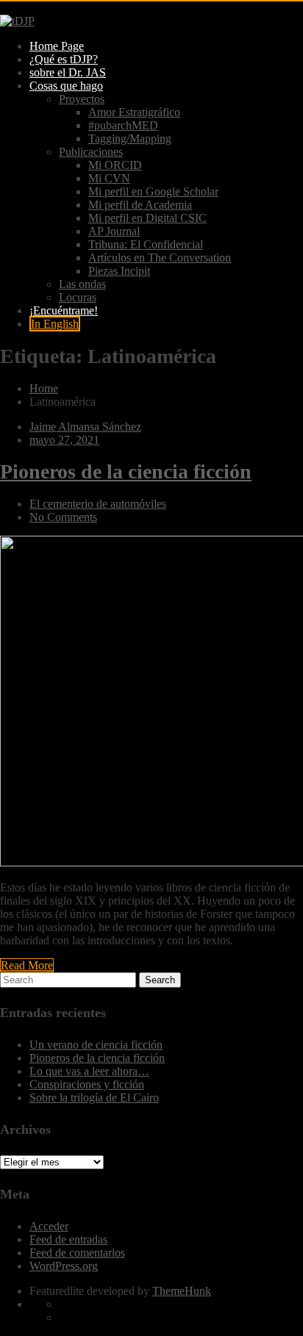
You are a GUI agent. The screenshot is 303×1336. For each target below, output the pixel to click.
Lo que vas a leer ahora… (89, 1071)
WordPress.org (63, 1266)
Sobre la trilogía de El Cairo (94, 1097)
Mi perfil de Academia (140, 204)
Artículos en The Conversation (159, 257)
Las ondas (82, 284)
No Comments (63, 517)
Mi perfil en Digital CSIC (147, 218)
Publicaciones (91, 152)
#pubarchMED (123, 125)
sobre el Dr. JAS (67, 72)
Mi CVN (109, 178)
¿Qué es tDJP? (63, 59)
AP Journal (114, 231)
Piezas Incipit (119, 271)
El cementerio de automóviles (97, 504)
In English (55, 323)
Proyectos (81, 99)
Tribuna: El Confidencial (145, 244)
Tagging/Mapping (129, 138)
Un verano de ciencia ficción (96, 1044)
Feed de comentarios (77, 1252)
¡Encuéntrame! (63, 310)
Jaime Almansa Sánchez (85, 426)
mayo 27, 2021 (64, 440)
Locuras (77, 297)
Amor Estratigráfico (134, 112)
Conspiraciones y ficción (86, 1084)
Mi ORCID (115, 165)
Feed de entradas (68, 1239)
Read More (27, 965)
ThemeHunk (181, 1291)
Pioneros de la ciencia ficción (97, 1058)
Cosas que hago (66, 85)
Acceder (48, 1226)
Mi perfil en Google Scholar (153, 191)
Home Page (56, 46)
